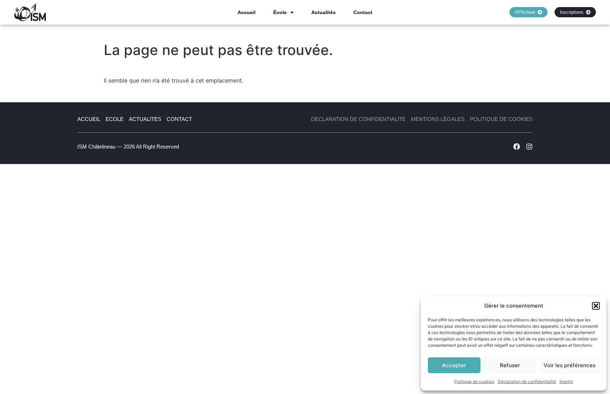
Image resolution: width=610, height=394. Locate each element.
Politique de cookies (474, 381)
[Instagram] (529, 146)
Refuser (510, 365)
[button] (595, 305)
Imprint (566, 381)
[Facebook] (516, 146)
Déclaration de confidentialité (527, 381)
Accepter (454, 365)
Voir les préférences (570, 365)
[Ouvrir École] (291, 12)
